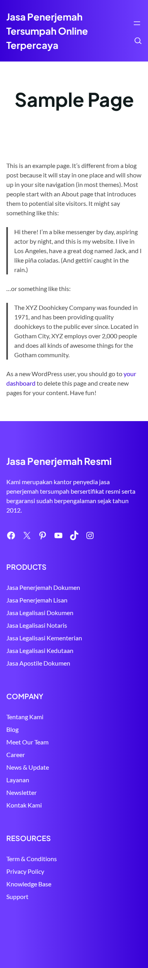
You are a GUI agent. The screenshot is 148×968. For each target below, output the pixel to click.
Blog (12, 729)
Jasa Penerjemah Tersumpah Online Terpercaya (47, 31)
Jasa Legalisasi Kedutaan (39, 650)
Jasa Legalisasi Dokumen (39, 612)
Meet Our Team (27, 742)
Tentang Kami (24, 716)
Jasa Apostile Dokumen (38, 663)
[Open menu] (137, 23)
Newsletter (21, 792)
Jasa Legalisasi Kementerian (44, 638)
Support (17, 896)
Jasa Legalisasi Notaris (36, 625)
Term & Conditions (31, 858)
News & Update (27, 767)
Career (15, 754)
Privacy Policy (25, 871)
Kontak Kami (24, 805)
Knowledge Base (28, 884)
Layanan (17, 779)
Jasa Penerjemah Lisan (36, 600)
